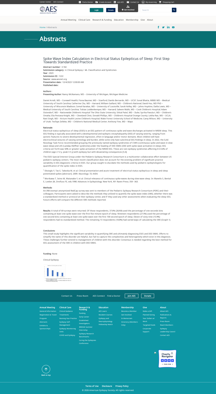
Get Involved (126, 315)
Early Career (84, 317)
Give (143, 19)
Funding (82, 313)
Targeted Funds (149, 325)
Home (42, 27)
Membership (132, 19)
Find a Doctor (87, 2)
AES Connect (58, 2)
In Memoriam (126, 318)
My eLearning (151, 2)
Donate (111, 10)
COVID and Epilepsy (67, 335)
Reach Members (166, 325)
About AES (164, 311)
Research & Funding (102, 19)
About (150, 19)
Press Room (82, 295)
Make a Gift (147, 311)
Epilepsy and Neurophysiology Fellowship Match (106, 321)
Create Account (105, 2)
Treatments (64, 315)
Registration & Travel (48, 315)
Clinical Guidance (66, 311)
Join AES (120, 2)
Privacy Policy (121, 386)
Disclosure (107, 386)
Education (119, 19)
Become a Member (129, 311)
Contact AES (165, 335)
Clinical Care (84, 19)
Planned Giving (149, 315)
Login (96, 10)
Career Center (45, 2)
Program (43, 318)
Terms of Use (92, 386)
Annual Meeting (68, 19)
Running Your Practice (68, 318)
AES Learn (103, 311)
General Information (48, 311)
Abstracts (43, 322)
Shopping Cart (168, 2)
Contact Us (134, 2)
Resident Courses (105, 315)
